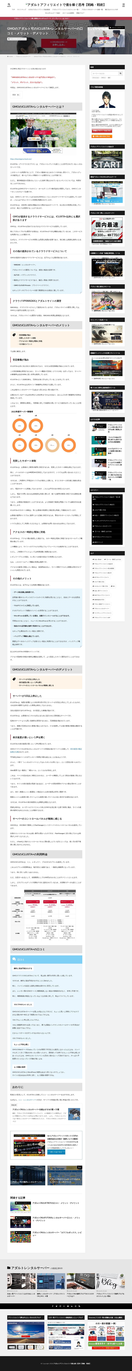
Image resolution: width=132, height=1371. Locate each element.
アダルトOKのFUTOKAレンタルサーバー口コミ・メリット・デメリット (56, 1219)
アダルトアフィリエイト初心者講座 (104, 568)
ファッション (96, 77)
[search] (121, 73)
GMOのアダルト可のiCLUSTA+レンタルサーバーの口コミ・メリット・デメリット (57, 56)
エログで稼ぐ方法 (100, 438)
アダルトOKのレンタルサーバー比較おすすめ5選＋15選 (35, 1109)
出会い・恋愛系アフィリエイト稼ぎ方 (106, 515)
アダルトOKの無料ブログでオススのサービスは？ (80, 1295)
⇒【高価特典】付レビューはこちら (103, 204)
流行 (109, 77)
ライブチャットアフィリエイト (103, 613)
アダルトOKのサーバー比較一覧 (92, 9)
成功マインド (98, 542)
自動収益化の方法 (99, 599)
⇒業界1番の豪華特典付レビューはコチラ (105, 410)
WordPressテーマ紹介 (52, 13)
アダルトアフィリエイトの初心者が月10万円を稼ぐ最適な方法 (115, 428)
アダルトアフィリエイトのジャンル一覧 (65, 9)
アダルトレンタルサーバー (17, 39)
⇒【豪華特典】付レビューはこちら (103, 277)
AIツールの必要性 (68, 13)
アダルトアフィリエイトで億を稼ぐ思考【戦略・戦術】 (72, 1363)
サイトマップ (21, 9)
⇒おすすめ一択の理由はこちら (102, 244)
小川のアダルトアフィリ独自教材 (39, 9)
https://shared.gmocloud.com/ (21, 159)
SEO (114, 586)
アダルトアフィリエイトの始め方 (103, 564)
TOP (13, 9)
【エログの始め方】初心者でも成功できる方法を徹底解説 (115, 439)
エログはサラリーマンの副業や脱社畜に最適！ (115, 451)
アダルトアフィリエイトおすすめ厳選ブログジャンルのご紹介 (115, 463)
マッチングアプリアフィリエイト (105, 521)
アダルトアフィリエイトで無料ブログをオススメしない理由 (110, 1295)
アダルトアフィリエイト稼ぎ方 (100, 425)
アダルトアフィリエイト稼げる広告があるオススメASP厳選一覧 (115, 476)
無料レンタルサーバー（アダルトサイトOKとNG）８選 (51, 1295)
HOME (11, 56)
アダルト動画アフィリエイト (102, 604)
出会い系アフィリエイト (101, 590)
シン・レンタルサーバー (28, 1100)
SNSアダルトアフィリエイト (102, 595)
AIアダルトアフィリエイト (103, 537)
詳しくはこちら (56, 1152)
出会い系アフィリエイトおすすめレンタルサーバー (21, 1295)
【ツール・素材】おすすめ (103, 531)
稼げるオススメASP (111, 9)
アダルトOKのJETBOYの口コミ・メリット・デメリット (55, 1203)
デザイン (103, 77)
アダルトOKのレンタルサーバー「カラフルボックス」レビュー (57, 1233)
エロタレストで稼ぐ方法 (101, 586)
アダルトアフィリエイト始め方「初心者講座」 (106, 498)
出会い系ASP (97, 559)
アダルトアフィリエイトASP (102, 617)
